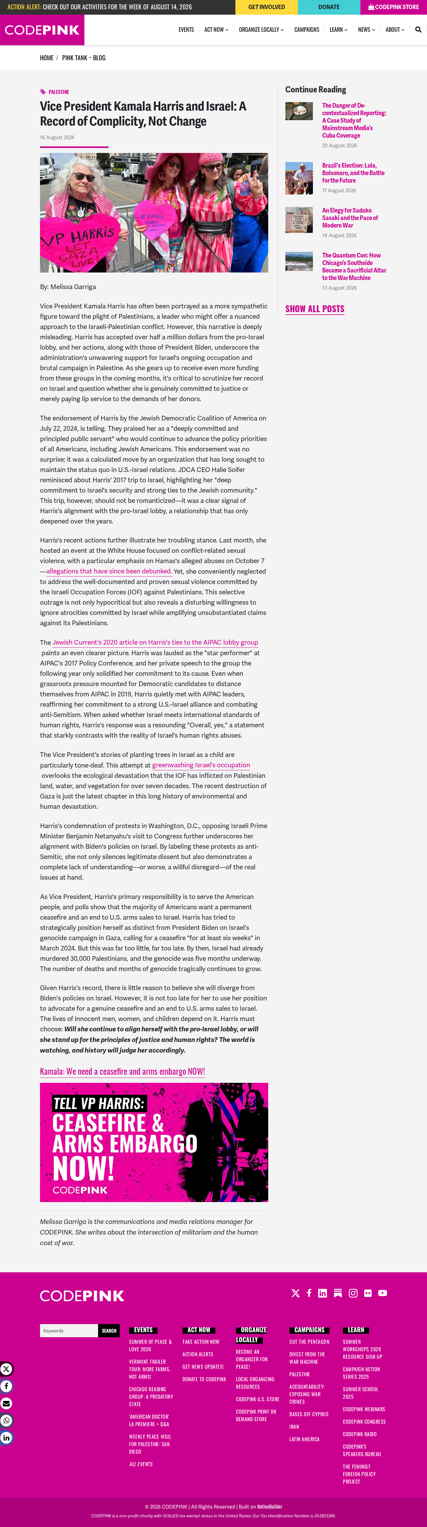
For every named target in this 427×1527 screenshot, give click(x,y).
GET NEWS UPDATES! (203, 1366)
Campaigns (306, 29)
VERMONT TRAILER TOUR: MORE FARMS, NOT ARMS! (149, 1369)
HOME (46, 57)
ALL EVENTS (140, 1464)
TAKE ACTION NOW (201, 1341)
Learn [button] (337, 29)
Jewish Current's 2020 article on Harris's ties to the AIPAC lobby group (155, 642)
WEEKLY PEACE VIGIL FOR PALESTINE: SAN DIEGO (150, 1444)
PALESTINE (59, 93)
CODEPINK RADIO (360, 1434)
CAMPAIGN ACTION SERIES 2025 (361, 1372)
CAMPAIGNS (309, 1331)
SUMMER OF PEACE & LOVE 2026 (150, 1345)
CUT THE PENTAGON (309, 1341)
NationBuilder (269, 1506)
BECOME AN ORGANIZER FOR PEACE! (252, 1359)
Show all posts (314, 310)
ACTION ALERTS (198, 1354)
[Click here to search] (80, 1329)
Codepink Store (396, 7)
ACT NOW (199, 1331)
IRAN (294, 1426)
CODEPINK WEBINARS (364, 1409)
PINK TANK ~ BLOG (84, 57)
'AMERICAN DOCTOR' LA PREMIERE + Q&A (149, 1420)
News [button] (369, 29)
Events (186, 29)
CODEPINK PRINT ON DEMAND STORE (256, 1415)
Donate (329, 7)
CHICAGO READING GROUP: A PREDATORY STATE (151, 1396)
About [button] (393, 29)
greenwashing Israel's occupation (201, 765)
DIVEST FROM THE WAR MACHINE (307, 1357)
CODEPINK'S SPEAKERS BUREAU (362, 1450)
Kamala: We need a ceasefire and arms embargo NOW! (122, 1071)
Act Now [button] (214, 29)
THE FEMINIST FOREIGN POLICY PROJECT (359, 1474)
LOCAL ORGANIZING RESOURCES (255, 1382)
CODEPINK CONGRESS (364, 1421)
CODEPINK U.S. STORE (258, 1399)
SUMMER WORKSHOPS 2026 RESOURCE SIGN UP (362, 1349)
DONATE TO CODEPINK (204, 1379)
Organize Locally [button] (259, 29)
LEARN (356, 1331)
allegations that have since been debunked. (109, 571)
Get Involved (267, 7)
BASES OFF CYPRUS (309, 1414)
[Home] (42, 30)
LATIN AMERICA (304, 1439)
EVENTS (143, 1331)
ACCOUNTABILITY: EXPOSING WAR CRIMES (307, 1394)
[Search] (418, 29)
